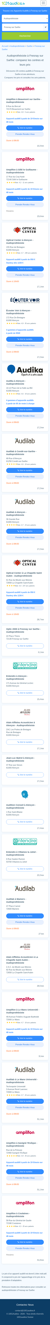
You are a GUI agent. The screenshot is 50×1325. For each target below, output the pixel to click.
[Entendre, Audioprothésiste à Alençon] (25, 666)
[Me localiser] (45, 27)
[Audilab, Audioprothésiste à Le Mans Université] (25, 1070)
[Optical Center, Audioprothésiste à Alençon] (25, 230)
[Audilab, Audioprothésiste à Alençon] (25, 502)
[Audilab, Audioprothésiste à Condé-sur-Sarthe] (25, 442)
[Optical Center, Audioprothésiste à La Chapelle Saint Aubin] (25, 563)
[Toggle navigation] (43, 2)
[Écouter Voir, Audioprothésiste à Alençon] (25, 301)
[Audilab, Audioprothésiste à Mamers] (25, 889)
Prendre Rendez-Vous (25, 134)
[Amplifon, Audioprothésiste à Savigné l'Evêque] (25, 1133)
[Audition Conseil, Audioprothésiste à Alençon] (25, 795)
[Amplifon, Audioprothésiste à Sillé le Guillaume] (25, 160)
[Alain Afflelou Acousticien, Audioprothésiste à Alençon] (25, 713)
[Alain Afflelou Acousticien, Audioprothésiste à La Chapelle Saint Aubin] (25, 948)
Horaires (10, 211)
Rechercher (25, 36)
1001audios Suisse (25, 1317)
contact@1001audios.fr (25, 1311)
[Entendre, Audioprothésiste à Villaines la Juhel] (25, 842)
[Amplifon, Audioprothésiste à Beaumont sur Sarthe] (25, 89)
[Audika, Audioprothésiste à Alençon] (25, 371)
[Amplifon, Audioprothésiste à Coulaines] (25, 1204)
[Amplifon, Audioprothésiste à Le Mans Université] (25, 1000)
